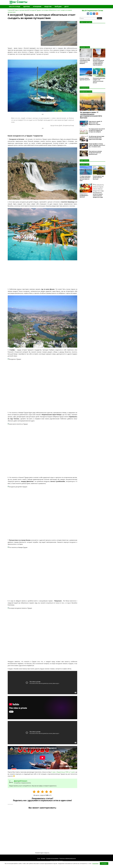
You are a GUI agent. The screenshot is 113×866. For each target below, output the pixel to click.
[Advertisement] (20, 31)
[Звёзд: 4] (47, 792)
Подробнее (95, 863)
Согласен (104, 863)
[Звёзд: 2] (38, 792)
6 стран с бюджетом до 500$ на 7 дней (63, 772)
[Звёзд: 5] (51, 792)
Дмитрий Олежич (20, 781)
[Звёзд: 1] (34, 792)
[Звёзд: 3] (42, 792)
